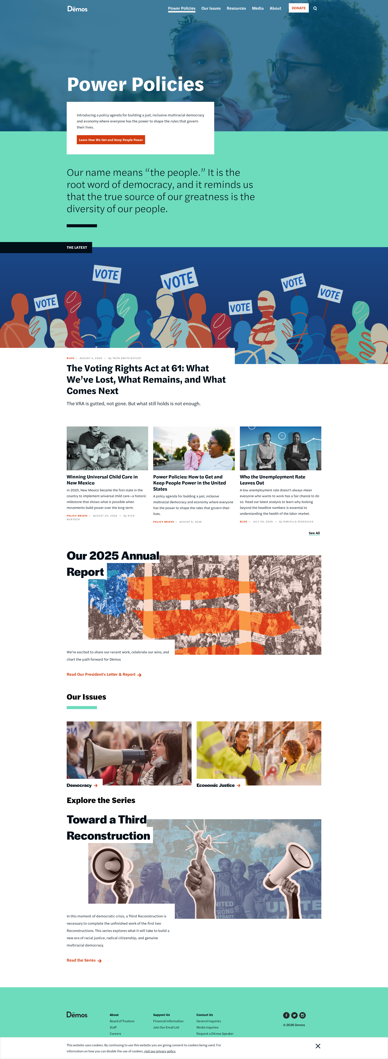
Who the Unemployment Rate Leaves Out (272, 479)
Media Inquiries (207, 1027)
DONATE (299, 7)
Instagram (302, 1015)
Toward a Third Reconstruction (108, 827)
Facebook (286, 1015)
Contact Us (204, 1014)
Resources (236, 8)
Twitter (294, 1015)
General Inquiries (208, 1021)
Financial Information (168, 1021)
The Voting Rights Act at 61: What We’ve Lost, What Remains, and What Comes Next (146, 379)
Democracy (79, 785)
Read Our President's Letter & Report (101, 674)
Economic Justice (216, 785)
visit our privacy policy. (160, 1051)
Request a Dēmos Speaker (215, 1033)
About (275, 8)
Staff (113, 1027)
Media (258, 8)
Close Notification (313, 1048)
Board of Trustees (122, 1021)
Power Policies (181, 8)
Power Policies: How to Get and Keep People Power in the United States (189, 482)
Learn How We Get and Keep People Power (111, 139)
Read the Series (81, 960)
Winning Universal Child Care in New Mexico (102, 479)
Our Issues (211, 8)
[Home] (77, 13)
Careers (115, 1033)
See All (314, 532)
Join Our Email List (166, 1027)
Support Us (161, 1014)
